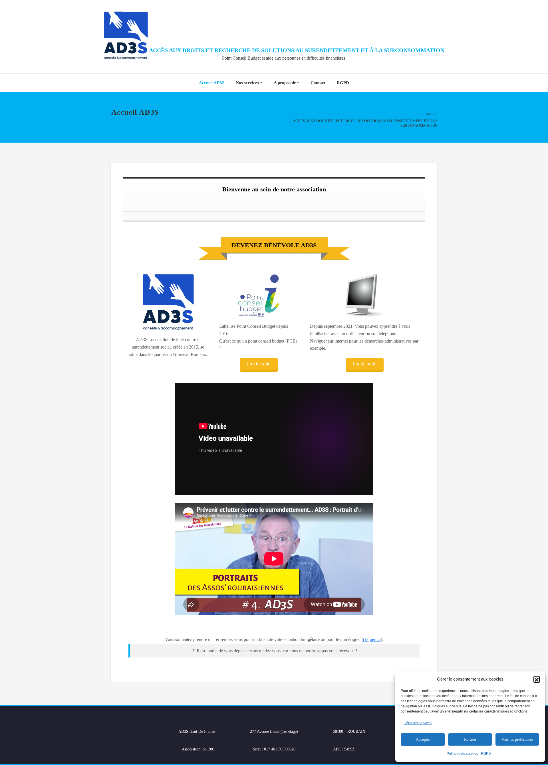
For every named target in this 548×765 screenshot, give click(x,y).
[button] (536, 679)
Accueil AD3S (211, 82)
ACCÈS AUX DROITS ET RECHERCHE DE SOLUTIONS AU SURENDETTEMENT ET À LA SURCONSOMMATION (296, 50)
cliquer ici (372, 639)
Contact (318, 82)
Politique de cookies (462, 754)
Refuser (470, 739)
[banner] (274, 245)
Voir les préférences (517, 739)
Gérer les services (418, 723)
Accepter (423, 739)
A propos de (285, 82)
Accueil (432, 114)
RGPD (486, 754)
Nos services (247, 82)
